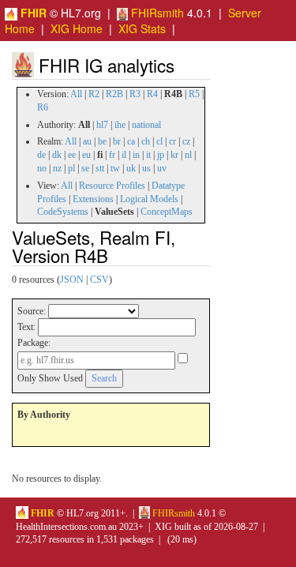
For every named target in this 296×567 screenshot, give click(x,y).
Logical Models (149, 199)
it (148, 154)
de (41, 154)
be (102, 141)
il (124, 154)
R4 (152, 94)
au (87, 141)
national (146, 124)
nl (188, 154)
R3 (135, 94)
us (146, 168)
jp (160, 154)
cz (186, 141)
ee (72, 154)
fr (112, 154)
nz (57, 168)
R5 (194, 94)
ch (145, 141)
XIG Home (77, 28)
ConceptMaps (167, 211)
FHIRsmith (156, 13)
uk (131, 168)
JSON (72, 279)
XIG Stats (142, 28)
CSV (99, 279)
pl (71, 168)
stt (100, 168)
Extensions (93, 199)
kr (174, 154)
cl (159, 141)
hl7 (102, 124)
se (85, 168)
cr (172, 141)
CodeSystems (62, 211)
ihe (120, 124)
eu (86, 154)
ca (131, 141)
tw (115, 168)
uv (162, 168)
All (76, 94)
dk (57, 154)
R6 (42, 107)
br (117, 141)
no (42, 168)
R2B (114, 94)
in (136, 154)
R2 (93, 94)
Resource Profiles (112, 185)
